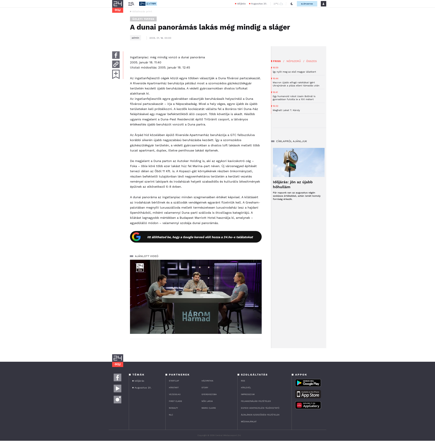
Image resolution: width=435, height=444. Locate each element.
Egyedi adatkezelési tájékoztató (260, 408)
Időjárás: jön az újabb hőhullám (293, 184)
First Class (175, 401)
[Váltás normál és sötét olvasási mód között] (292, 4)
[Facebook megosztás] (116, 55)
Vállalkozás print (142, 11)
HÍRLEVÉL (246, 387)
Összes (311, 61)
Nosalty (173, 408)
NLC (171, 415)
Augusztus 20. (259, 3)
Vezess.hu (175, 394)
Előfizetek (307, 4)
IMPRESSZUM (248, 394)
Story (205, 387)
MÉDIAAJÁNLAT (249, 421)
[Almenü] (131, 4)
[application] (196, 297)
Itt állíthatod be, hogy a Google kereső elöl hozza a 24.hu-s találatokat (200, 237)
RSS (243, 381)
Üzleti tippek (143, 19)
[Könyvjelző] (116, 74)
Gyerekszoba (209, 394)
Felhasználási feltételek (256, 401)
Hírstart (174, 387)
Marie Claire (209, 408)
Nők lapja (207, 401)
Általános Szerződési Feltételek (260, 415)
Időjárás (241, 3)
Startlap (174, 381)
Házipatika (207, 381)
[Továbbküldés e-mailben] (116, 64)
